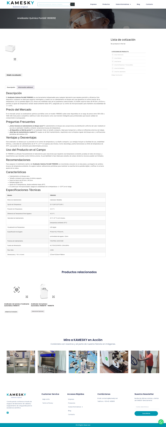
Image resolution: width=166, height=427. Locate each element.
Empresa (93, 4)
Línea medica (117, 58)
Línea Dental (117, 61)
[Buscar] (72, 4)
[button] (161, 422)
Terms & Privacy (47, 403)
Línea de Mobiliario (119, 68)
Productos (106, 4)
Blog (138, 4)
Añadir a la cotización (14, 75)
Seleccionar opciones (37, 311)
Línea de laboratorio (119, 71)
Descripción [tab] (11, 87)
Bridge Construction (117, 75)
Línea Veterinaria (118, 54)
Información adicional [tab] (25, 87)
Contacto (149, 4)
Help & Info (46, 399)
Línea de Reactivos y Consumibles (123, 65)
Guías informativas (122, 4)
